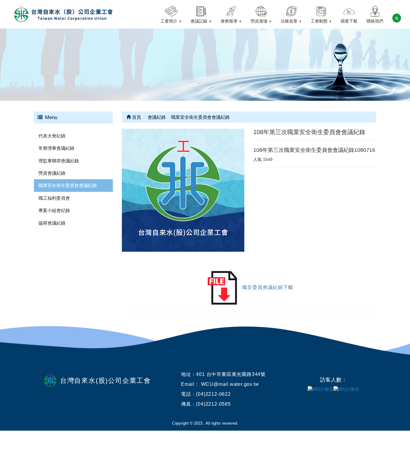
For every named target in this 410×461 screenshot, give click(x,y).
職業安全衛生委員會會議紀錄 (67, 185)
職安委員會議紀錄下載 (267, 287)
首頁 (136, 117)
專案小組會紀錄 (54, 210)
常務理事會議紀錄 (56, 148)
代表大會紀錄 (51, 135)
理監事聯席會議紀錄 (58, 160)
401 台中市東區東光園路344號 (231, 374)
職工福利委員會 (54, 198)
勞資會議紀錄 (51, 173)
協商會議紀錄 (51, 223)
